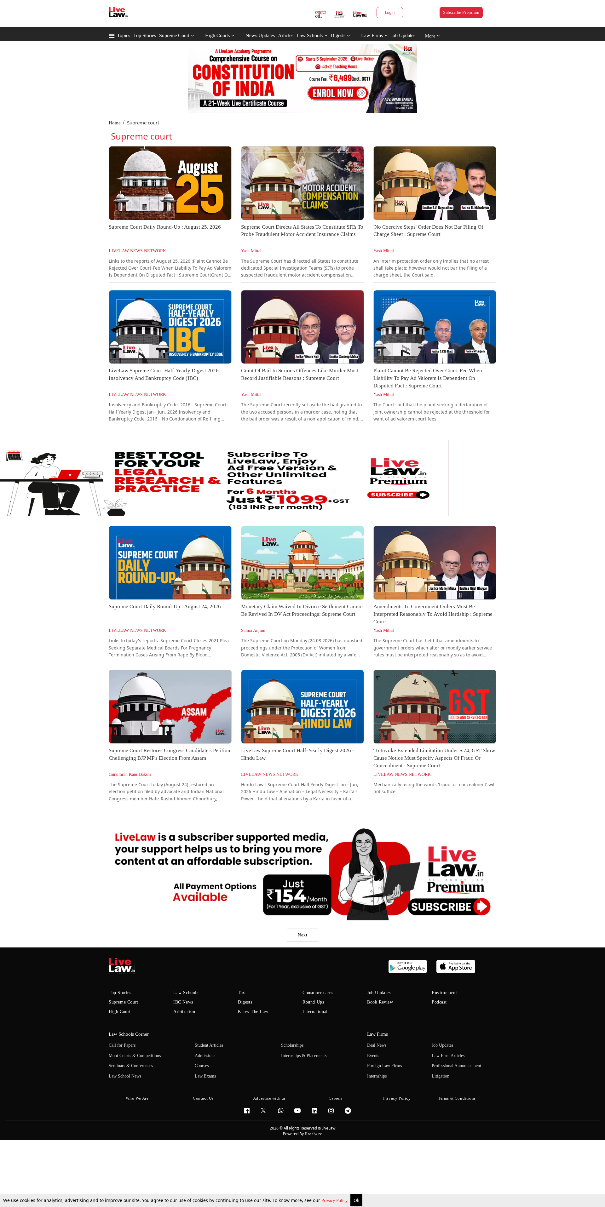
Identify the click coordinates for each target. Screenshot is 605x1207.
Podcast (439, 1002)
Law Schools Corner (129, 1034)
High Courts (217, 35)
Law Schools (310, 35)
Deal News (376, 1045)
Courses (202, 1065)
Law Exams (205, 1076)
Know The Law (253, 1011)
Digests (338, 35)
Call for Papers (122, 1045)
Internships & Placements (303, 1055)
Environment (444, 992)
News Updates (260, 35)
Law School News (125, 1076)
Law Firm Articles (448, 1055)
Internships (377, 1076)
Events (373, 1055)
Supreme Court (174, 35)
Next (303, 935)
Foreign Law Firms (384, 1065)
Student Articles (209, 1045)
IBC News (183, 1002)
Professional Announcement (456, 1065)
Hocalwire (313, 1134)
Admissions (205, 1055)
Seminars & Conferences (131, 1065)
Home (115, 122)
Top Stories (144, 35)
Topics (123, 35)
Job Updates (403, 35)
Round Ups (313, 1002)
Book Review (380, 1002)
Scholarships (292, 1045)
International (315, 1011)
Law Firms (372, 35)
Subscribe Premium (461, 12)
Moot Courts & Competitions (135, 1055)
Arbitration (184, 1011)
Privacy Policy (335, 1200)
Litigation (440, 1076)
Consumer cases (317, 992)
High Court (120, 1011)
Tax (241, 992)
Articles (285, 35)
